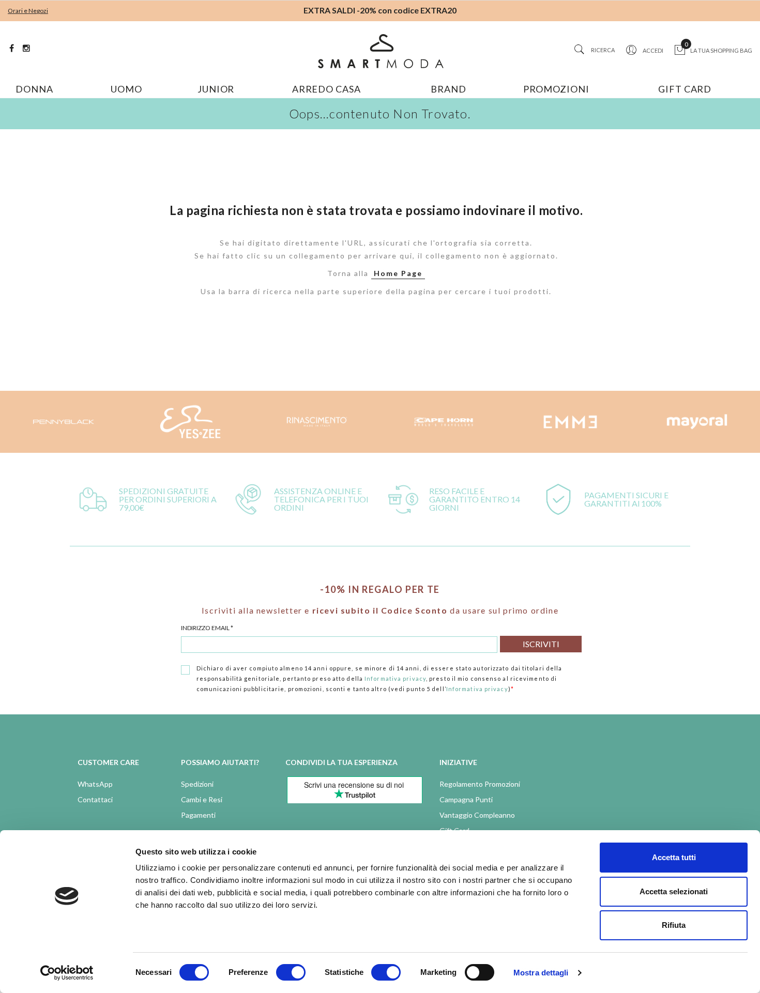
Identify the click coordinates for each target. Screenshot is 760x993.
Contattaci (95, 799)
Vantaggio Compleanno (477, 815)
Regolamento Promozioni (479, 784)
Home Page (398, 273)
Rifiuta (674, 925)
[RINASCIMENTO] (190, 422)
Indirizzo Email (207, 628)
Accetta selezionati (674, 891)
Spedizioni (197, 784)
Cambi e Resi (201, 799)
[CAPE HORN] (316, 422)
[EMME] (443, 422)
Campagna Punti (466, 799)
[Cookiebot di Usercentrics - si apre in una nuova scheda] (67, 973)
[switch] (291, 972)
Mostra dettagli (541, 972)
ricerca (603, 50)
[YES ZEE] (63, 422)
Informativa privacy (395, 678)
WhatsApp (95, 784)
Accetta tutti (674, 857)
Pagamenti (198, 815)
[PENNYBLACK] (696, 422)
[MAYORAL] (570, 422)
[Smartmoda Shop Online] (380, 51)
